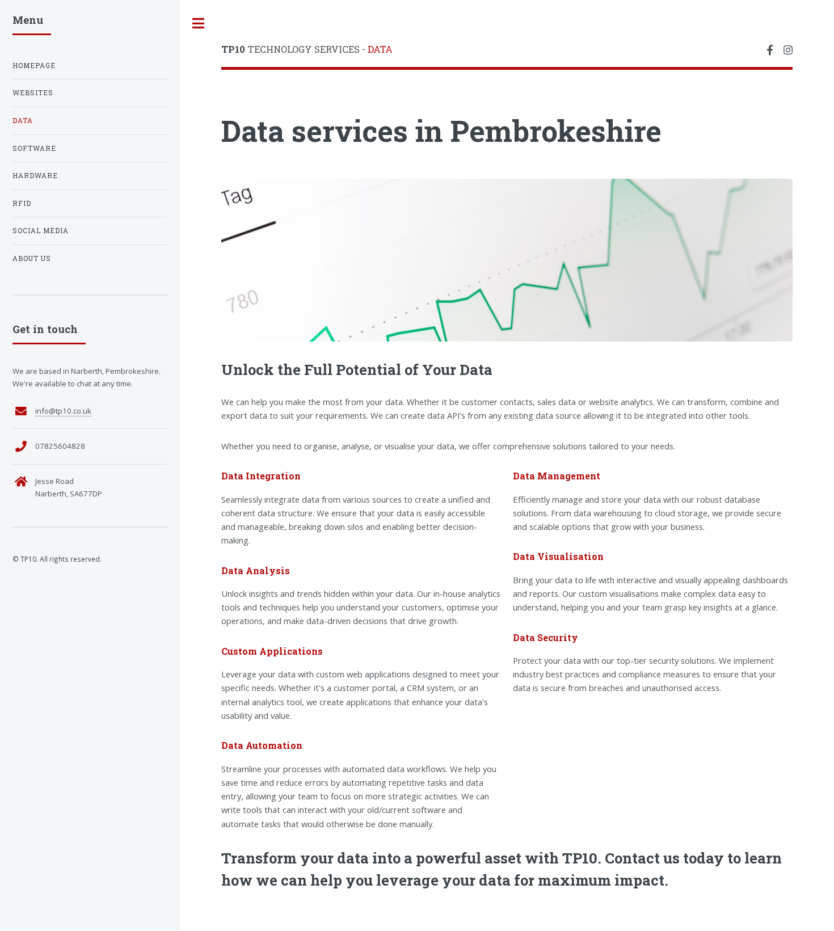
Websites (32, 93)
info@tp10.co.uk (63, 411)
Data (22, 120)
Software (34, 148)
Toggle (198, 23)
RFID (21, 203)
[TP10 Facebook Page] (769, 50)
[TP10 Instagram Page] (788, 50)
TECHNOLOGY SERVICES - (307, 49)
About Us (31, 258)
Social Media (40, 230)
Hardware (35, 175)
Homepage (34, 65)
